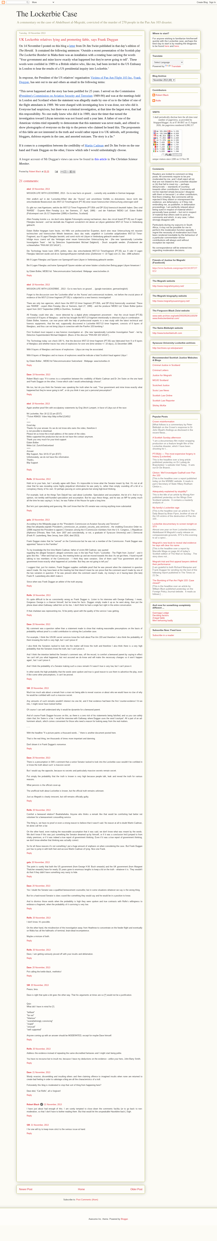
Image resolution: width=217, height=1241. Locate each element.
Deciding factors (161, 615)
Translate (176, 66)
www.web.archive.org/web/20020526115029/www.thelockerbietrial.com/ (175, 317)
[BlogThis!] (65, 171)
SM (28, 688)
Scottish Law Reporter (164, 400)
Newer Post (25, 1189)
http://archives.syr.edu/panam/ (168, 348)
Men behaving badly (163, 620)
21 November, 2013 (41, 1072)
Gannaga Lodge (161, 613)
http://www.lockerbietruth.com (167, 333)
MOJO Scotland (160, 380)
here (167, 46)
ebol (29, 189)
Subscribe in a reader (163, 635)
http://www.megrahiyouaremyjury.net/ (171, 301)
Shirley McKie (159, 405)
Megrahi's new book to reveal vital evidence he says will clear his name (174, 544)
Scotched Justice (161, 385)
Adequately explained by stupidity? (170, 491)
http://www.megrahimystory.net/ (168, 286)
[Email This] (62, 171)
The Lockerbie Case (47, 13)
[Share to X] (68, 171)
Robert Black (33, 1104)
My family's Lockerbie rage (166, 507)
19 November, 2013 (41, 189)
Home (81, 1189)
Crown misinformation (163, 421)
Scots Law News (161, 390)
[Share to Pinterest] (74, 171)
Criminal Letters (160, 370)
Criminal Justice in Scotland (166, 365)
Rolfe (29, 479)
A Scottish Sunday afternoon (167, 437)
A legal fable (159, 618)
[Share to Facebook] (71, 171)
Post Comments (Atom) (87, 1199)
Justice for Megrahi (162, 375)
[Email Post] (56, 171)
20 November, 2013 (41, 624)
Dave (29, 374)
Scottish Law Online (162, 395)
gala (29, 520)
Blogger (124, 1219)
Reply (29, 275)
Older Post (136, 1189)
